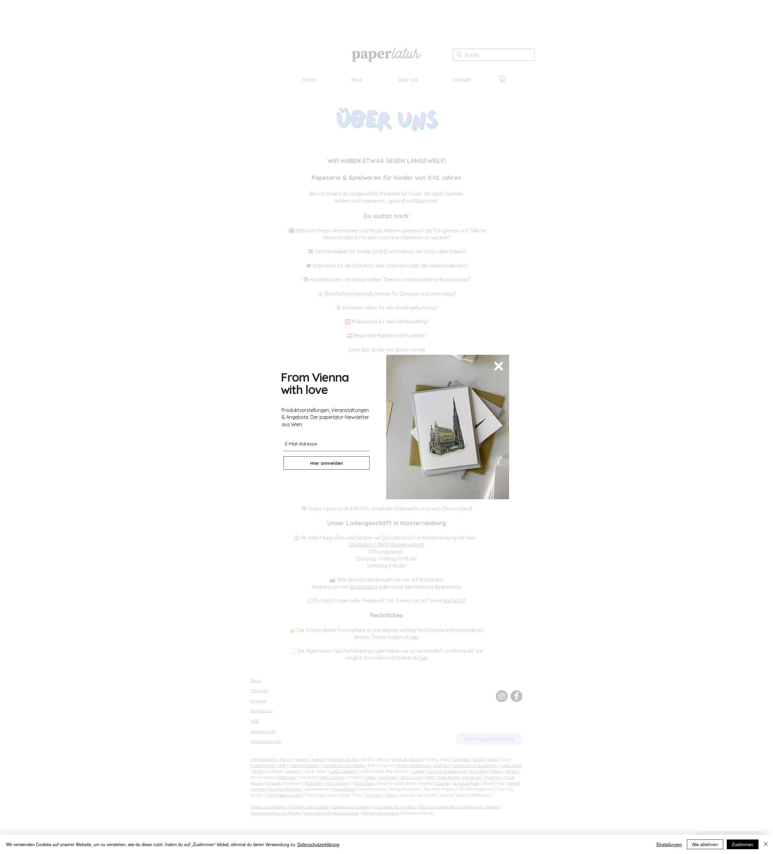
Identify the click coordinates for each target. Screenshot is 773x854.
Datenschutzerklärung (318, 844)
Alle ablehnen (705, 844)
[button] (498, 366)
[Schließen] (765, 844)
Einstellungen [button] (669, 844)
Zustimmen (742, 844)
